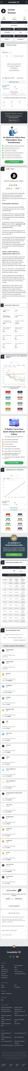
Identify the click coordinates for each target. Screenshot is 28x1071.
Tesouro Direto (4, 969)
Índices (16, 969)
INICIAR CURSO (14, 463)
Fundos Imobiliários (19, 965)
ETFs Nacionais (4, 971)
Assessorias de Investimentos (4, 976)
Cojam (4, 193)
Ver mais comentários (14, 906)
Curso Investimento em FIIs (20, 1033)
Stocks (2, 985)
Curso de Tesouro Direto (6, 1041)
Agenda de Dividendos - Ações (6, 1016)
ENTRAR (8, 898)
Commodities (17, 987)
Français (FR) (23, 1065)
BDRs (16, 967)
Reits (16, 985)
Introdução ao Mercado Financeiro (20, 1042)
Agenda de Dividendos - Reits (20, 1020)
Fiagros (2, 967)
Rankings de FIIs (18, 1009)
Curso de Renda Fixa (19, 1037)
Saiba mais (14, 554)
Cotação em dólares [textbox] (18, 56)
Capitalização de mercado (15, 637)
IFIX (20, 523)
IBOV (20, 518)
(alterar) (21, 387)
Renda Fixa (3, 973)
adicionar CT (14, 120)
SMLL (8, 523)
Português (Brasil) (4, 1065)
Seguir (17, 188)
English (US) (11, 1065)
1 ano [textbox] (7, 56)
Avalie (8, 188)
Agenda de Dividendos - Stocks (6, 1020)
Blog (2, 1000)
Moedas (3, 987)
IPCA (8, 518)
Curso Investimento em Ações (6, 1034)
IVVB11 (20, 528)
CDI (20, 514)
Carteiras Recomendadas (6, 1007)
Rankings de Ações (5, 1009)
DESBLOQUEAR (14, 162)
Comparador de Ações (6, 1011)
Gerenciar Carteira (18, 1007)
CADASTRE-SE (18, 898)
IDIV (8, 528)
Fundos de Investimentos (20, 973)
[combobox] (7, 56)
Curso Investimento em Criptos (6, 1038)
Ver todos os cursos (19, 1045)
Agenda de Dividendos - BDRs (6, 1024)
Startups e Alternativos (6, 993)
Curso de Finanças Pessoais (7, 1045)
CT (8, 514)
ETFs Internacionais (19, 971)
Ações (2, 965)
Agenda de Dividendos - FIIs (21, 1015)
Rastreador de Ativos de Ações (20, 1012)
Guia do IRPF (17, 1023)
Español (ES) (17, 1065)
